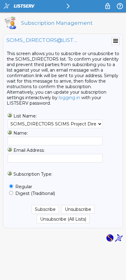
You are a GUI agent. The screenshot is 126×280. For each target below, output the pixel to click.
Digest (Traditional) (35, 193)
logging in (69, 97)
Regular (23, 186)
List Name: (25, 116)
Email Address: (29, 150)
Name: (20, 133)
